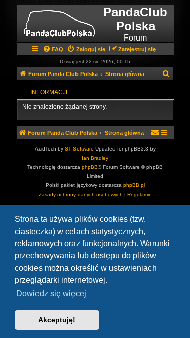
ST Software (79, 149)
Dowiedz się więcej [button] (51, 293)
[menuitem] (53, 49)
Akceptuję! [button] (56, 320)
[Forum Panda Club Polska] (59, 23)
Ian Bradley (95, 158)
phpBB (90, 167)
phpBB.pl (134, 185)
